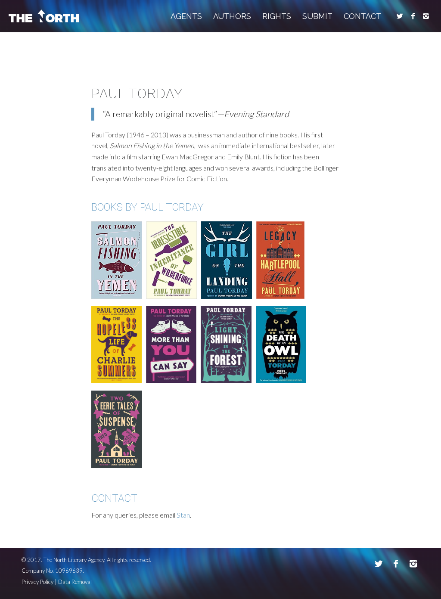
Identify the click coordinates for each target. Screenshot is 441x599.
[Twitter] (400, 15)
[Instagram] (425, 15)
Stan (183, 515)
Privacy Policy (37, 581)
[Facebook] (413, 15)
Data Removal (75, 581)
